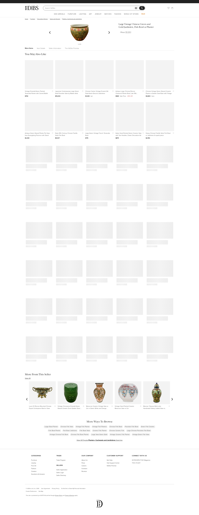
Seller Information (55, 48)
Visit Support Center (113, 463)
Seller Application (61, 470)
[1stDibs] (31, 8)
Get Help (109, 460)
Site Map (41, 491)
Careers (84, 466)
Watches (108, 14)
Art (90, 14)
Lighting (82, 14)
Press (83, 463)
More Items (29, 48)
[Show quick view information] (52, 91)
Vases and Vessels (55, 19)
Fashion (117, 14)
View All (27, 378)
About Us (84, 460)
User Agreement (45, 488)
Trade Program (61, 460)
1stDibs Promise (111, 466)
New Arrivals (59, 14)
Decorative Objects (42, 19)
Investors (84, 468)
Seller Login (60, 472)
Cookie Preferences (31, 491)
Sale (143, 14)
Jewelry (98, 14)
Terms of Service (69, 495)
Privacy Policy (55, 488)
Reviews (84, 471)
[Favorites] (168, 8)
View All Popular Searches (100, 440)
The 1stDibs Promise (72, 48)
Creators (33, 471)
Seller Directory (61, 475)
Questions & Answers (38, 474)
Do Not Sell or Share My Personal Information (73, 488)
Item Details (41, 48)
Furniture (72, 14)
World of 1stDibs (131, 14)
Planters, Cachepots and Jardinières (72, 19)
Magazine (141, 460)
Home (26, 19)
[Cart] (172, 8)
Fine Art (33, 466)
